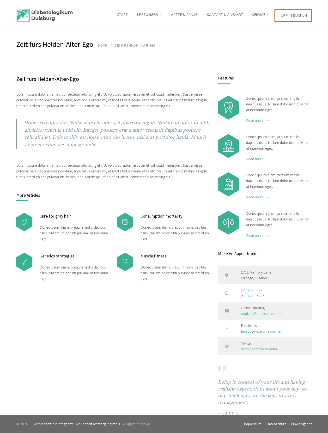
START (122, 14)
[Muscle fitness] (125, 262)
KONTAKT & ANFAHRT (225, 14)
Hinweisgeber (301, 424)
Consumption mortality (161, 216)
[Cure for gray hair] (24, 222)
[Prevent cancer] (228, 223)
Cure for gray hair (55, 216)
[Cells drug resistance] (228, 146)
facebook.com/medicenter (261, 331)
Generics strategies (57, 256)
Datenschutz (276, 424)
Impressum (252, 424)
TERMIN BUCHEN (293, 15)
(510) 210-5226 (252, 295)
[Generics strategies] (24, 262)
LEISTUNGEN (147, 14)
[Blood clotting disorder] (228, 108)
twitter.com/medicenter (259, 349)
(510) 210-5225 (252, 290)
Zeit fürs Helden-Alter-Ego (47, 79)
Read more (254, 120)
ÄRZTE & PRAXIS (184, 14)
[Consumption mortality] (125, 222)
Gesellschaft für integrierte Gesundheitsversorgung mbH (75, 424)
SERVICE (258, 14)
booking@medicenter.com (261, 313)
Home (102, 45)
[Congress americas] (228, 184)
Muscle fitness (153, 256)
